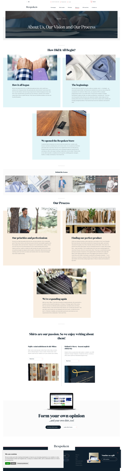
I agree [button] (7, 463)
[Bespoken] (31, 8)
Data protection (79, 463)
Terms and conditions (80, 461)
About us (77, 7)
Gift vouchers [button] (106, 459)
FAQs (77, 456)
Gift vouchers (85, 7)
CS (27, 1)
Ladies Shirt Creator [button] (68, 427)
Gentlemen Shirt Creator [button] (52, 427)
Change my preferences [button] (22, 463)
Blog (76, 458)
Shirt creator (62, 7)
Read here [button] (32, 358)
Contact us (94, 7)
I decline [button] (13, 463)
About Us (64, 18)
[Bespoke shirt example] (16, 184)
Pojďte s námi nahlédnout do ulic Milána (42, 346)
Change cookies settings (81, 465)
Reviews (70, 7)
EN (28, 1)
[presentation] (7, 184)
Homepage (53, 7)
